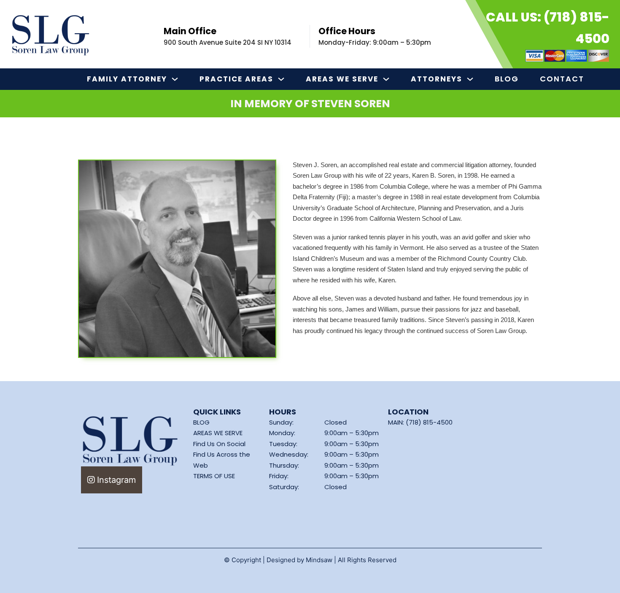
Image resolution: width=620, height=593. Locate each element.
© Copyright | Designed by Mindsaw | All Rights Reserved (310, 560)
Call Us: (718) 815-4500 (547, 28)
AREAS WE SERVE (218, 432)
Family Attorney (127, 79)
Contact (562, 78)
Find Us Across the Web (221, 460)
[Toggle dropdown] (174, 79)
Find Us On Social (219, 443)
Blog (507, 78)
